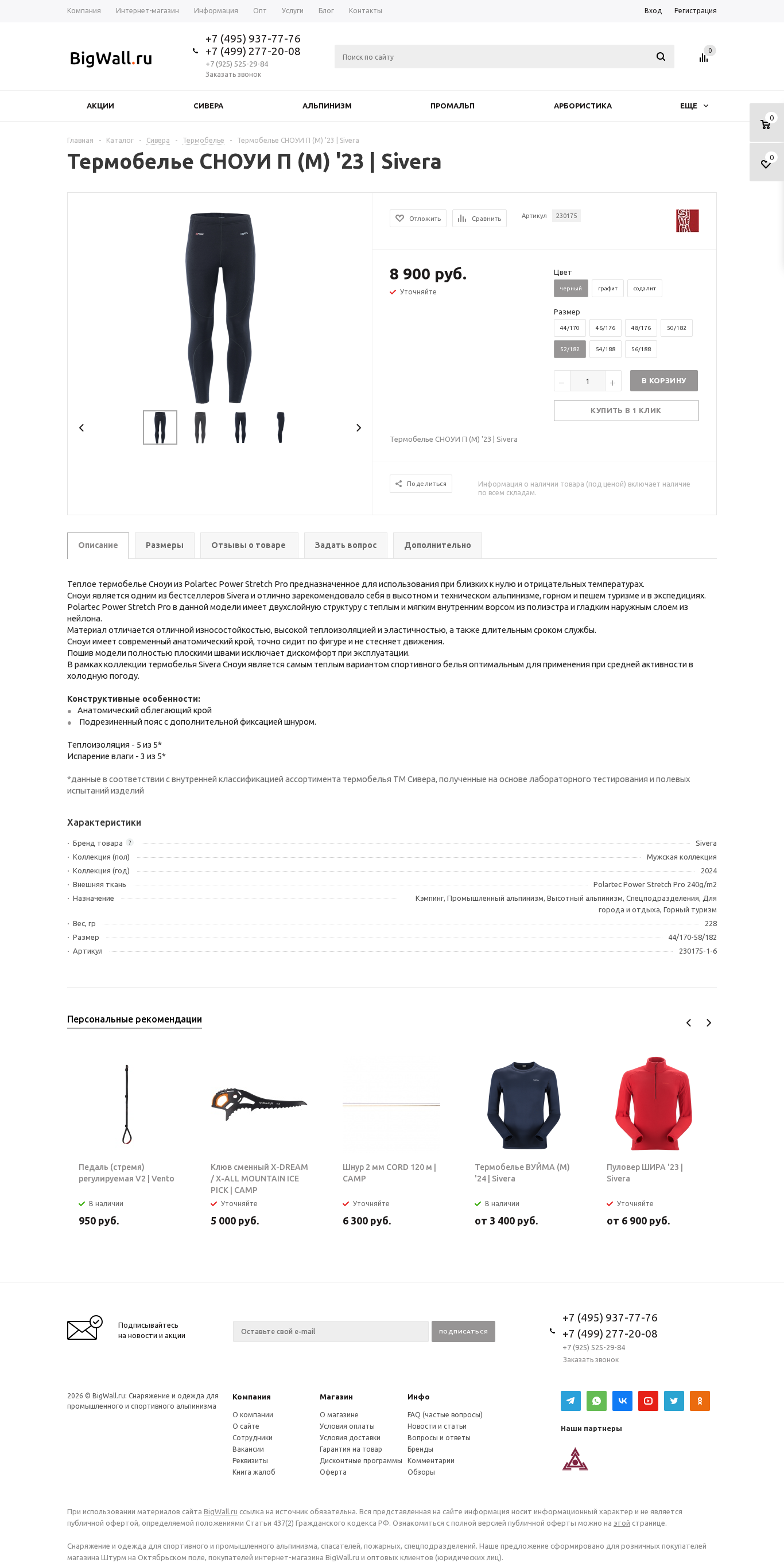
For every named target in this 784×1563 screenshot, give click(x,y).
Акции (100, 106)
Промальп (452, 106)
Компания (251, 1397)
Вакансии (248, 1449)
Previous (81, 427)
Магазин (336, 1397)
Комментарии (431, 1460)
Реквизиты (250, 1460)
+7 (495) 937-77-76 (253, 38)
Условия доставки (350, 1437)
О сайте (245, 1426)
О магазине (339, 1414)
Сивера (208, 106)
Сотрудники (252, 1437)
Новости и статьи (437, 1426)
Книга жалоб (253, 1472)
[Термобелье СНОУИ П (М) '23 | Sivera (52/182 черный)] (220, 306)
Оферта (333, 1472)
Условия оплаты (347, 1426)
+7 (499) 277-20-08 (253, 51)
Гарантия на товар (351, 1449)
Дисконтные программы (361, 1460)
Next (358, 427)
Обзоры (421, 1472)
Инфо (418, 1397)
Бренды (420, 1449)
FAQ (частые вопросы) (445, 1414)
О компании (252, 1414)
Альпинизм (327, 106)
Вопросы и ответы (439, 1437)
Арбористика (583, 106)
